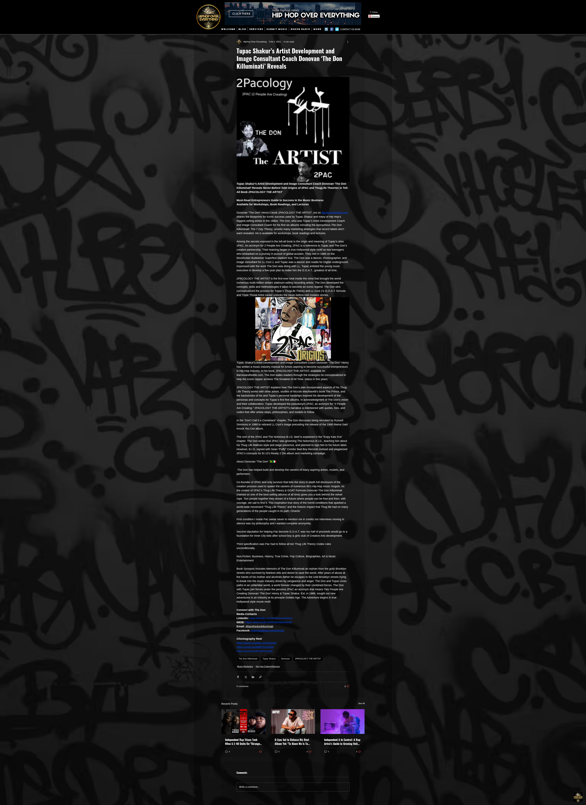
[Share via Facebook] (238, 676)
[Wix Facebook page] (331, 29)
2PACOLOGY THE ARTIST (308, 658)
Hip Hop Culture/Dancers (268, 666)
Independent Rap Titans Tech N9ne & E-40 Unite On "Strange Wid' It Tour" (242, 742)
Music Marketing (245, 666)
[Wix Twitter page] (337, 29)
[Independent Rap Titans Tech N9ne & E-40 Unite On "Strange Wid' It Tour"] (243, 721)
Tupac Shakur (269, 658)
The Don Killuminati (248, 658)
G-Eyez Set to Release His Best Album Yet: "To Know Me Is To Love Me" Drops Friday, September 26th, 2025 (292, 742)
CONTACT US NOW (350, 29)
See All (361, 703)
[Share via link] (260, 676)
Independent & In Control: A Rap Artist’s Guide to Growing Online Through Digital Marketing (342, 742)
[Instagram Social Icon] (326, 29)
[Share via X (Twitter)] (245, 676)
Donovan (285, 658)
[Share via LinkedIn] (252, 676)
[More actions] (347, 42)
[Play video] (293, 329)
